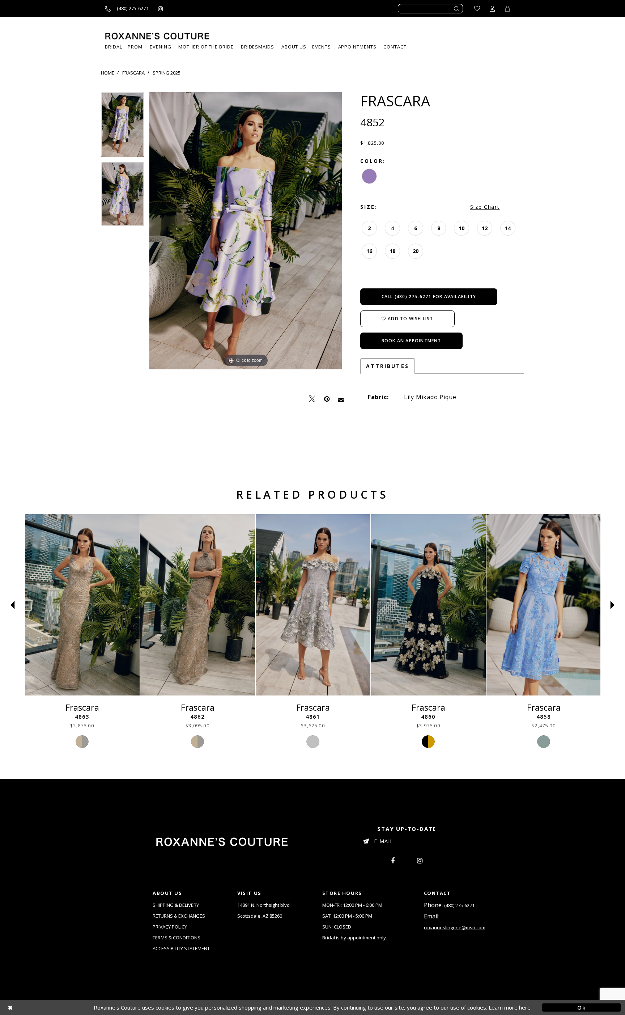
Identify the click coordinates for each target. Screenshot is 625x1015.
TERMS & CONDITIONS (176, 937)
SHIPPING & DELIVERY (176, 905)
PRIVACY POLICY (170, 926)
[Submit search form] (456, 8)
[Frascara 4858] (543, 604)
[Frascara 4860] (428, 604)
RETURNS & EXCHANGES (179, 916)
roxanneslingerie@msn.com (454, 927)
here (525, 1007)
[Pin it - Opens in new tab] (326, 399)
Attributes (387, 366)
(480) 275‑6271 (459, 905)
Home (107, 73)
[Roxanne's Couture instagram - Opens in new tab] (160, 8)
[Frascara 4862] (197, 604)
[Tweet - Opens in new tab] (312, 399)
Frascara (133, 73)
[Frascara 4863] (82, 604)
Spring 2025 (166, 73)
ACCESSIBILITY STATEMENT (181, 948)
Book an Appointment (411, 341)
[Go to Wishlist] (477, 8)
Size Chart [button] (485, 206)
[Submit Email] (367, 840)
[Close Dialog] (43, 1007)
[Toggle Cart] (507, 8)
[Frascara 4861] (313, 604)
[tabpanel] (122, 127)
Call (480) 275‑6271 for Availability (429, 296)
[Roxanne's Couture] (157, 36)
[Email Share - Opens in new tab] (341, 399)
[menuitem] (321, 47)
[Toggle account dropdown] (492, 8)
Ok (581, 1007)
